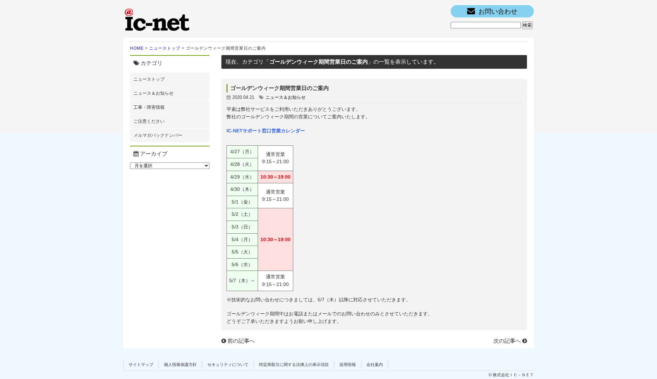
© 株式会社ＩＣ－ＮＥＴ (511, 375)
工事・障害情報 (149, 107)
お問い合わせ (497, 11)
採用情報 (347, 364)
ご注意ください (149, 121)
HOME (137, 48)
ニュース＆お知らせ (153, 93)
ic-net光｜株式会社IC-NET (157, 19)
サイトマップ (141, 364)
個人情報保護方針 (180, 364)
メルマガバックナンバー (157, 135)
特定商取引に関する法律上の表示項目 (294, 364)
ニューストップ (164, 48)
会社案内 (374, 364)
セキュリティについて (227, 364)
